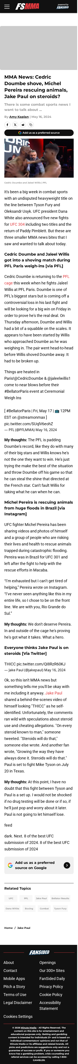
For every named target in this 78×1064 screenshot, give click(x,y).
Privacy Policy (51, 986)
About (8, 962)
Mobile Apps (14, 978)
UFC (11, 898)
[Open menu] (7, 6)
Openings (47, 962)
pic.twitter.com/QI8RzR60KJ (41, 664)
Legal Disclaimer (17, 1002)
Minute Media (28, 1027)
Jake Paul (53, 693)
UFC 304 (17, 224)
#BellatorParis (16, 391)
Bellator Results (60, 898)
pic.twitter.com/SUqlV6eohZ (28, 424)
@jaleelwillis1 (59, 378)
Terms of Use (14, 994)
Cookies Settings (17, 1016)
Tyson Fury (60, 908)
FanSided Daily (52, 978)
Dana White (12, 908)
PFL (26, 898)
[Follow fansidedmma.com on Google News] (67, 865)
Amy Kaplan (19, 117)
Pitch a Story (14, 986)
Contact (10, 970)
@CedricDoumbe (28, 378)
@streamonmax (31, 417)
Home (8, 927)
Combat (44, 908)
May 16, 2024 (46, 429)
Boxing (29, 908)
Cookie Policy (50, 994)
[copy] (31, 125)
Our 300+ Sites (52, 970)
